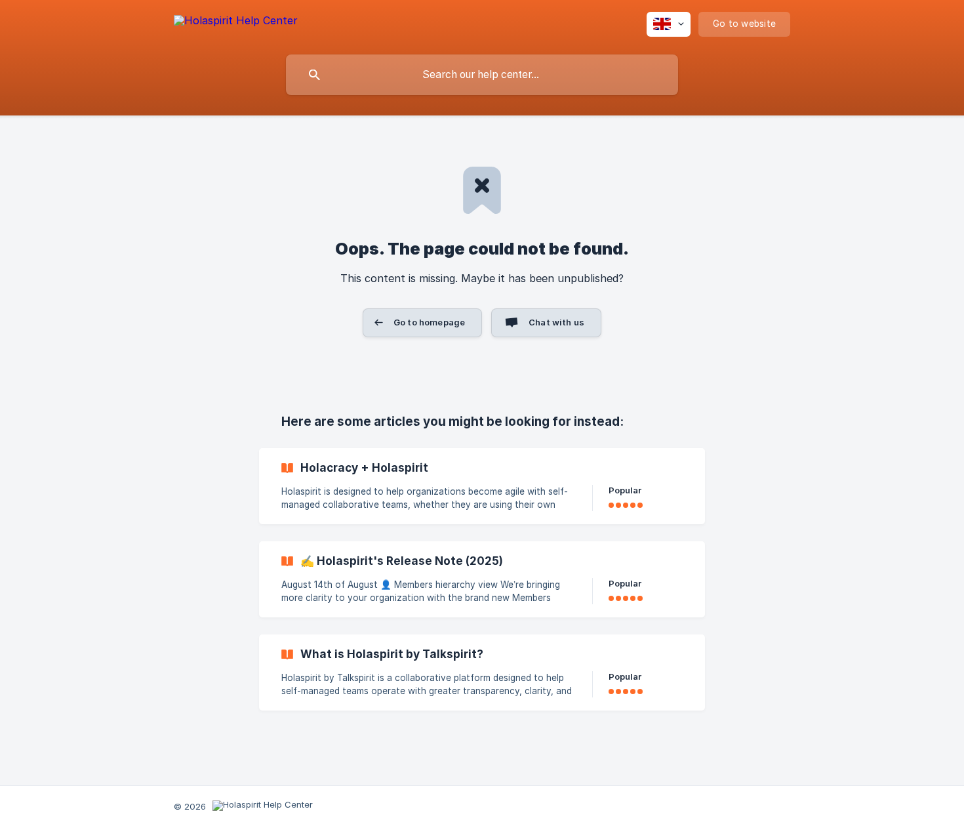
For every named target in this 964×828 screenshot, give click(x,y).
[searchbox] (482, 74)
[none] (236, 22)
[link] (482, 486)
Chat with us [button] (556, 322)
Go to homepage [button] (429, 322)
